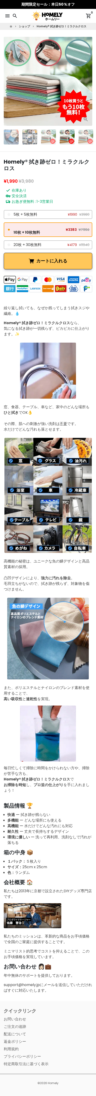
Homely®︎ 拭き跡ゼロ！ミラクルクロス (61, 26)
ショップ (24, 26)
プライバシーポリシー (22, 1056)
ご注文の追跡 (15, 1026)
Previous (8, 81)
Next (87, 81)
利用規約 (11, 1049)
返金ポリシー (15, 1041)
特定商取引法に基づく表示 (26, 1064)
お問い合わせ (15, 1019)
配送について (15, 1034)
